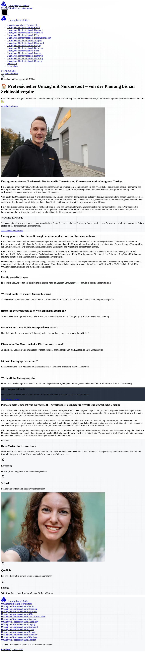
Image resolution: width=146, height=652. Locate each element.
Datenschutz (12, 66)
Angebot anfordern (24, 8)
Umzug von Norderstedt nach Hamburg (25, 30)
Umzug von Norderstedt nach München (25, 32)
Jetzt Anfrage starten (10, 399)
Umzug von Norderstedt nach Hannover (25, 56)
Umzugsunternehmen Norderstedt (22, 25)
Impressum (12, 63)
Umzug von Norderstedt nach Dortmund (25, 48)
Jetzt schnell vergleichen (12, 230)
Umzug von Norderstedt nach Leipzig (24, 45)
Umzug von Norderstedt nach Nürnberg (25, 58)
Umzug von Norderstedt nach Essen (23, 50)
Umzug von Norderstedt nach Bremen (24, 53)
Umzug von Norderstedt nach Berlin (23, 27)
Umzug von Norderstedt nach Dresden (24, 61)
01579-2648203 (8, 8)
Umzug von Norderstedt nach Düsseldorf (25, 43)
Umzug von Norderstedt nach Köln (23, 35)
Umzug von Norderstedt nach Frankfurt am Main (29, 38)
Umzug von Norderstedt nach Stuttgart (24, 40)
